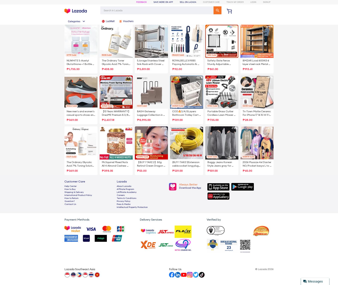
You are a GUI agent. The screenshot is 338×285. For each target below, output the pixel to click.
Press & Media (123, 204)
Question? (69, 201)
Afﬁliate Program (125, 189)
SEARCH (217, 10)
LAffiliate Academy (127, 192)
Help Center (70, 186)
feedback (141, 2)
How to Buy (70, 189)
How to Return (71, 198)
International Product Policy (78, 195)
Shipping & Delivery (74, 192)
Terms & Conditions (126, 198)
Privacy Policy (123, 201)
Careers (121, 195)
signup (267, 2)
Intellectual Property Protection (132, 207)
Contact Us (70, 204)
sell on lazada (188, 2)
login (253, 2)
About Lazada (124, 186)
